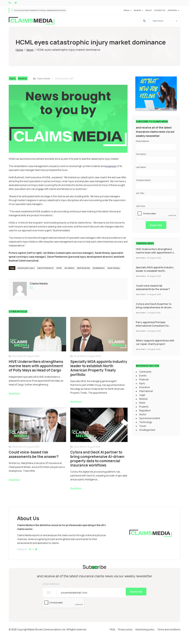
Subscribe (156, 225)
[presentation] (157, 213)
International (146, 391)
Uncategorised (147, 429)
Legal (142, 395)
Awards (137, 10)
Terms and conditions (168, 629)
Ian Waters (69, 268)
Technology (145, 422)
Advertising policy (144, 629)
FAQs (112, 629)
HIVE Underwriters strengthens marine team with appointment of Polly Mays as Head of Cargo (155, 252)
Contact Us (159, 10)
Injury (12, 78)
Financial (143, 379)
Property (144, 406)
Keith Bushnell (83, 268)
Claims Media (43, 78)
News (126, 10)
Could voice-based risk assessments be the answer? (153, 287)
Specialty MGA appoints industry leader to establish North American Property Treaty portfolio (155, 272)
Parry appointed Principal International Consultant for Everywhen (42, 10)
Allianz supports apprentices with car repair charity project (155, 342)
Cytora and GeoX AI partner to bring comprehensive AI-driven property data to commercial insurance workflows (153, 309)
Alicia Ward (141, 258)
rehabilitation (99, 268)
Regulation (145, 410)
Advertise (172, 10)
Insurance (144, 387)
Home (19, 50)
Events (143, 375)
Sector (142, 414)
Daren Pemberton (45, 268)
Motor (142, 402)
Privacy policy (125, 629)
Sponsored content (149, 418)
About (148, 10)
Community (145, 371)
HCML (59, 268)
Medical (22, 78)
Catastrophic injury (26, 268)
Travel (142, 426)
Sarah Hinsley (113, 268)
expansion (110, 166)
